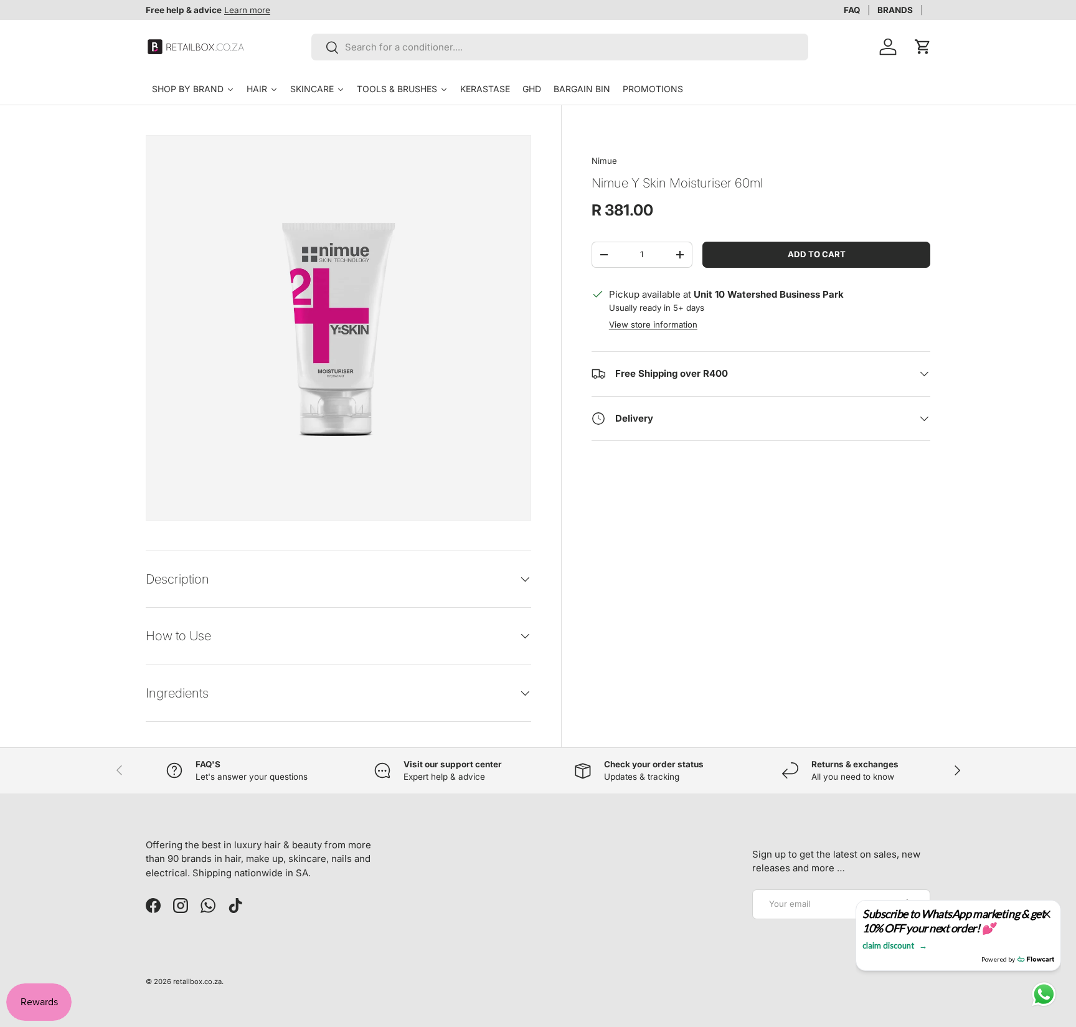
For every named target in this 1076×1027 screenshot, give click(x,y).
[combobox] (560, 47)
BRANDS (895, 10)
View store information (653, 324)
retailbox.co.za (197, 981)
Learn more (247, 10)
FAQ (852, 10)
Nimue (604, 161)
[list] (338, 328)
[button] (923, 46)
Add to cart (817, 254)
